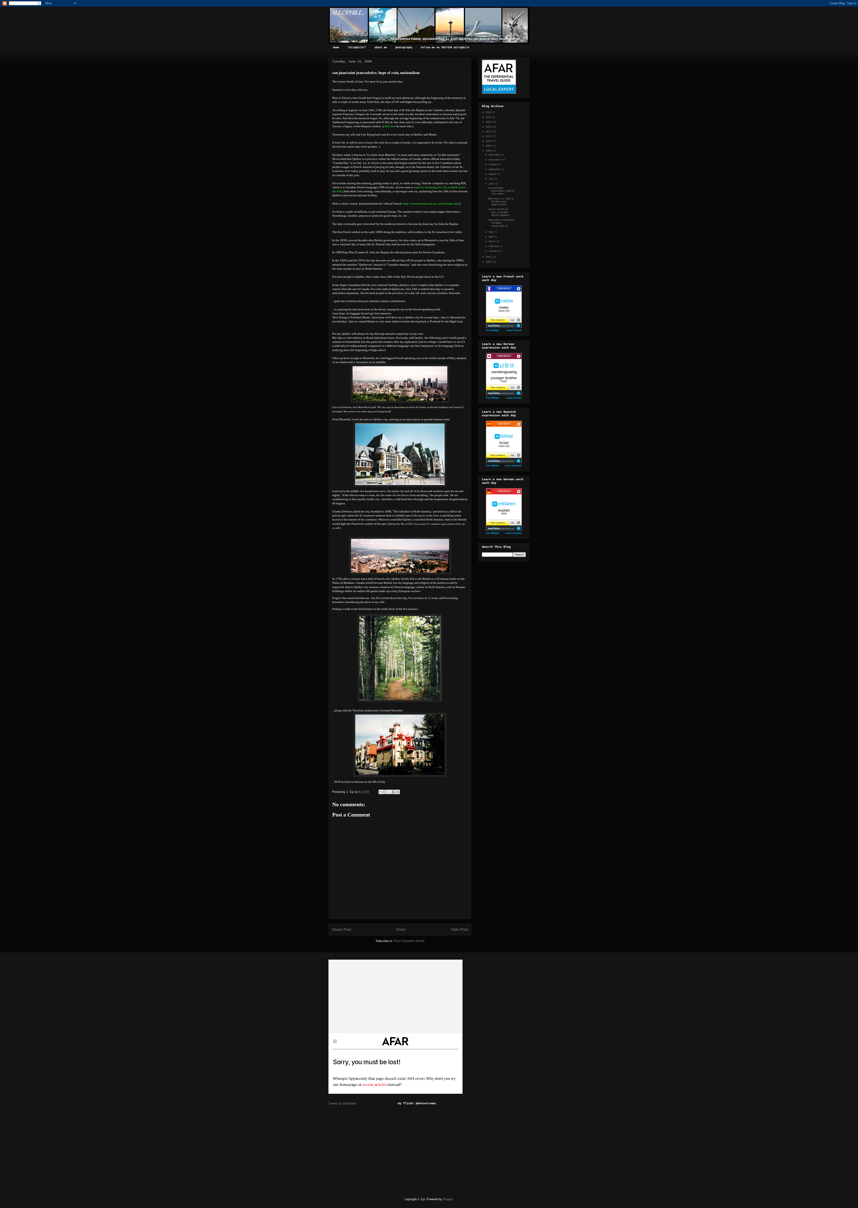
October (493, 164)
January (493, 251)
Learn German (513, 533)
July (491, 179)
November (495, 159)
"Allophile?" (356, 47)
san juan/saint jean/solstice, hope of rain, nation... (501, 190)
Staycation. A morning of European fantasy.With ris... (501, 222)
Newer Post (341, 929)
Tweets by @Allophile (342, 1103)
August (493, 174)
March (492, 241)
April (491, 236)
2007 (489, 257)
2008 (489, 150)
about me (380, 47)
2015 (489, 117)
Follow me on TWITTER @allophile (445, 47)
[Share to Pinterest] (397, 792)
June (492, 183)
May (491, 232)
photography (403, 47)
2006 (489, 261)
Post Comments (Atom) (409, 941)
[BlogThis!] (385, 792)
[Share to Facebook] (393, 792)
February (494, 246)
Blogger (447, 1199)
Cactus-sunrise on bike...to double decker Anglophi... (499, 212)
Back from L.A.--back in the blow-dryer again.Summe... (501, 201)
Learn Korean (514, 397)
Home (336, 47)
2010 (489, 141)
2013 (489, 126)
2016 (489, 112)
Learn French (514, 330)
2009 (489, 145)
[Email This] (381, 792)
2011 (489, 136)
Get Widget (492, 330)
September (495, 169)
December (495, 154)
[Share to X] (389, 792)
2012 (489, 131)
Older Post (459, 929)
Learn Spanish (513, 465)
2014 (489, 122)
